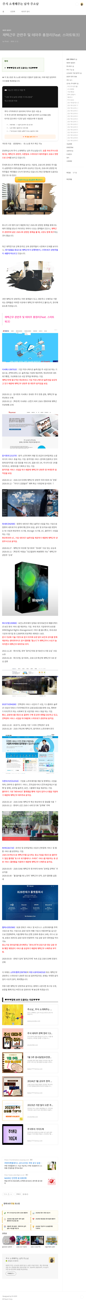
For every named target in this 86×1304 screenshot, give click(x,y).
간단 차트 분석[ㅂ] (72, 119)
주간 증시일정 (71, 86)
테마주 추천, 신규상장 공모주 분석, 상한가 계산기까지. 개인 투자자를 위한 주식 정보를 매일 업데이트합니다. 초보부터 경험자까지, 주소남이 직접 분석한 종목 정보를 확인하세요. (27, 1267)
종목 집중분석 (71, 94)
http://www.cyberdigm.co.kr (14, 1175)
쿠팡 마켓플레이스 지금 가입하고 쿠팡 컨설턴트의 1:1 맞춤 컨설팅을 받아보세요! (23, 1166)
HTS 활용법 (70, 89)
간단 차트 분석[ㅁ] (72, 116)
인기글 (75, 172)
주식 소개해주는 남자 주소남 (21, 4)
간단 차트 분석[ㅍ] (72, 138)
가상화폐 (69, 144)
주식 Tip (69, 70)
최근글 (68, 172)
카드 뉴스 (69, 80)
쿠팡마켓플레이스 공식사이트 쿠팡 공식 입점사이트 (23, 1163)
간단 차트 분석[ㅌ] (72, 135)
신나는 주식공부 (71, 83)
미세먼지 (69, 154)
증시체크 (69, 66)
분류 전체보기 (71, 59)
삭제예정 (69, 161)
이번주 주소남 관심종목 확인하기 (30, 179)
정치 (67, 158)
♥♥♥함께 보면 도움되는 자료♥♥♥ (22, 67)
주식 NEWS (70, 100)
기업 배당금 (70, 92)
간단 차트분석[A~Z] (73, 103)
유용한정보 (69, 147)
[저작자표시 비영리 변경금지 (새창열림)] (25, 1194)
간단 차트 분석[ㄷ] (72, 111)
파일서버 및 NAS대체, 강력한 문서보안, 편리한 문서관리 (23, 1182)
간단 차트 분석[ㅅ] (72, 122)
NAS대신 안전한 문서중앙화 (15, 1178)
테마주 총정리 (70, 63)
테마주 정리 (25, 11)
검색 (77, 4)
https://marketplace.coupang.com (16, 1160)
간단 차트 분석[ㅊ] (72, 130)
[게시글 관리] (11, 1194)
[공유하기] (8, 1194)
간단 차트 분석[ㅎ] (72, 141)
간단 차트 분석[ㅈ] (72, 127)
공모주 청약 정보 (71, 76)
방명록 (12, 11)
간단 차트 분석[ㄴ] (72, 108)
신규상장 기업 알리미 (73, 73)
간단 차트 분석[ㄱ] (72, 105)
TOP (81, 1297)
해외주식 (69, 97)
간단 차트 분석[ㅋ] (72, 132)
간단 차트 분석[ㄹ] (72, 113)
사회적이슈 (69, 151)
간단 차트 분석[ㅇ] (72, 124)
